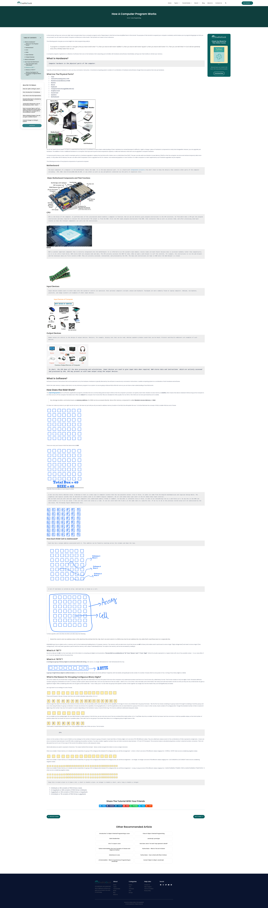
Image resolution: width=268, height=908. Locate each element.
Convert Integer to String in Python (30, 120)
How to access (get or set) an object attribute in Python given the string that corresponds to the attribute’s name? (32, 110)
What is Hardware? (30, 42)
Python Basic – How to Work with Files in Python (153, 855)
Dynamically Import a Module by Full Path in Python (32, 99)
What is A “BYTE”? (30, 69)
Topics (176, 3)
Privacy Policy (147, 890)
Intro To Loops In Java (114, 843)
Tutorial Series (186, 3)
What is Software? (30, 59)
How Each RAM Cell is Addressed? (31, 64)
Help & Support (148, 886)
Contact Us (218, 3)
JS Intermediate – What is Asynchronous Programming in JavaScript (114, 860)
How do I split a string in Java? (31, 89)
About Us (210, 3)
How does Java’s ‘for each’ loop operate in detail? (154, 843)
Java (132, 18)
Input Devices (29, 54)
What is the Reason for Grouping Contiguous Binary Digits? (33, 74)
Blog (203, 3)
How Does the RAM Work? (32, 62)
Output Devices (30, 57)
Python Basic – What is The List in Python (153, 848)
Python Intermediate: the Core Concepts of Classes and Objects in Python (114, 849)
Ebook (196, 3)
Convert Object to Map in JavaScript (153, 860)
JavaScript (131, 888)
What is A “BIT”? (30, 67)
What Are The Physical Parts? (32, 44)
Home (169, 3)
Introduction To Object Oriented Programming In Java (114, 833)
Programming (137, 18)
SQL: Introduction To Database (31, 92)
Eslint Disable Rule (114, 838)
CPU (27, 50)
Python (130, 884)
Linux (130, 890)
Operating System (54, 393)
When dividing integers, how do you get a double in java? (31, 116)
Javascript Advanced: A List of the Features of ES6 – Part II (31, 104)
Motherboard (29, 47)
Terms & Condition (148, 888)
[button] (226, 3)
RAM (27, 52)
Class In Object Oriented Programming (153, 833)
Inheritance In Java (114, 855)
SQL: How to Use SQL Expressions (32, 95)
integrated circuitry (138, 170)
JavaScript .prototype (153, 838)
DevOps (131, 892)
